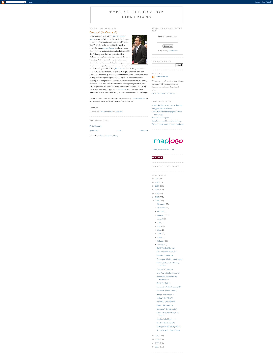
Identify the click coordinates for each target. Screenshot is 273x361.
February (161, 241)
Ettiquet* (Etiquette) (165, 269)
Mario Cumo (120, 68)
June (159, 226)
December (161, 204)
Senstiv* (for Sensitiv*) (166, 322)
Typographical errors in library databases (167, 124)
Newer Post (94, 130)
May (159, 230)
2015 (157, 186)
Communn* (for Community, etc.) (169, 259)
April (159, 233)
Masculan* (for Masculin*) (167, 309)
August (160, 218)
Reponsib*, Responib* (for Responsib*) (167, 278)
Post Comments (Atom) (109, 135)
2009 (157, 339)
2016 (157, 182)
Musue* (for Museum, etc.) (167, 251)
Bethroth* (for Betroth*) (166, 301)
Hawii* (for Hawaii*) (165, 305)
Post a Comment (96, 126)
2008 (157, 343)
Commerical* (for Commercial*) (169, 286)
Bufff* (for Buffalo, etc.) (166, 248)
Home (119, 130)
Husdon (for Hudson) (165, 255)
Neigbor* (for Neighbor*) (166, 319)
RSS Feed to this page (160, 117)
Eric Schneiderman (139, 98)
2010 (157, 335)
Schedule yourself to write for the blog (166, 120)
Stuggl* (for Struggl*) (165, 294)
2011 (157, 200)
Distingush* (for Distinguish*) (168, 326)
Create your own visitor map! (163, 149)
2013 (157, 193)
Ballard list (122, 89)
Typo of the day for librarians (136, 14)
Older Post (144, 130)
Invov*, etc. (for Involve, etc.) (168, 273)
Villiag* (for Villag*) (165, 298)
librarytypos (161, 77)
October (160, 211)
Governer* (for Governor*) (167, 290)
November (161, 207)
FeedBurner (172, 50)
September (161, 215)
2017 (157, 178)
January (160, 244)
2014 (157, 189)
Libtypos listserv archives (162, 108)
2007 (157, 346)
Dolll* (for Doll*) (163, 283)
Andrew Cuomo (108, 48)
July (159, 222)
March (160, 237)
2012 (157, 197)
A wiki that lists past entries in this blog (167, 105)
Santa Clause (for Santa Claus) (168, 330)
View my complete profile (164, 93)
